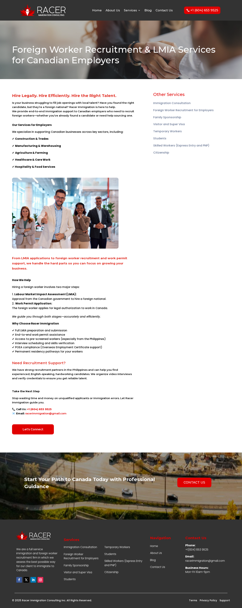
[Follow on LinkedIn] (33, 580)
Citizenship (161, 153)
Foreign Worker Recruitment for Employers (183, 110)
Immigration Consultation (172, 103)
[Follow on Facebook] (19, 580)
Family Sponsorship (167, 117)
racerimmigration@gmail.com (45, 413)
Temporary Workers (167, 131)
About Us (113, 10)
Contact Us (164, 10)
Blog (148, 10)
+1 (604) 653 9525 (204, 10)
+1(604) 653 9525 (196, 549)
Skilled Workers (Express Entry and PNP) (181, 145)
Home (97, 10)
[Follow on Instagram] (40, 580)
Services (130, 10)
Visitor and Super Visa (169, 124)
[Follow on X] (26, 580)
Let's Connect (33, 429)
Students (159, 138)
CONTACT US (194, 482)
